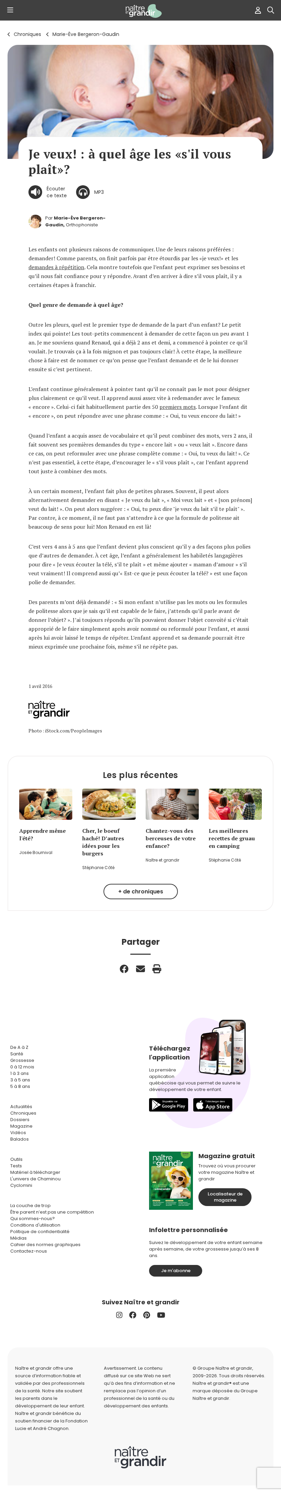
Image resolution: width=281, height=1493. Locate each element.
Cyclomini (21, 1185)
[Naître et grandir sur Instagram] (119, 1315)
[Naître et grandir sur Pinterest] (146, 1315)
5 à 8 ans (20, 1086)
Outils (16, 1159)
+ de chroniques (140, 891)
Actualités (21, 1106)
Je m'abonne (176, 1270)
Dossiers (19, 1119)
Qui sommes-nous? (32, 1218)
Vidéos (18, 1132)
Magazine (21, 1126)
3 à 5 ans (20, 1080)
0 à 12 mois (22, 1067)
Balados (19, 1139)
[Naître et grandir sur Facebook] (132, 1315)
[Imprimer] (156, 968)
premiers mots (177, 407)
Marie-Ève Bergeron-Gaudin (85, 34)
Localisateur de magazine (225, 1197)
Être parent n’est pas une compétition (52, 1212)
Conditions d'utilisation (35, 1225)
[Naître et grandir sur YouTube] (161, 1315)
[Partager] (124, 968)
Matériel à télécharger (35, 1172)
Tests (16, 1166)
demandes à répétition (56, 267)
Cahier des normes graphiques (45, 1244)
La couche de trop (30, 1205)
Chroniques (27, 34)
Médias (18, 1238)
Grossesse (22, 1060)
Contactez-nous (28, 1251)
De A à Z (19, 1047)
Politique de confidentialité (40, 1231)
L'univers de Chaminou (35, 1179)
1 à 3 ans (19, 1073)
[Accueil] (140, 11)
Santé (16, 1054)
